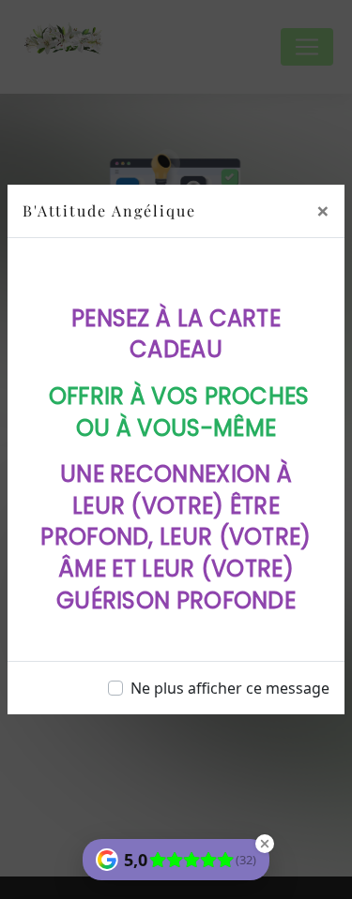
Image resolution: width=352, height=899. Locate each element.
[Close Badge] (264, 843)
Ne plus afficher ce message (229, 688)
